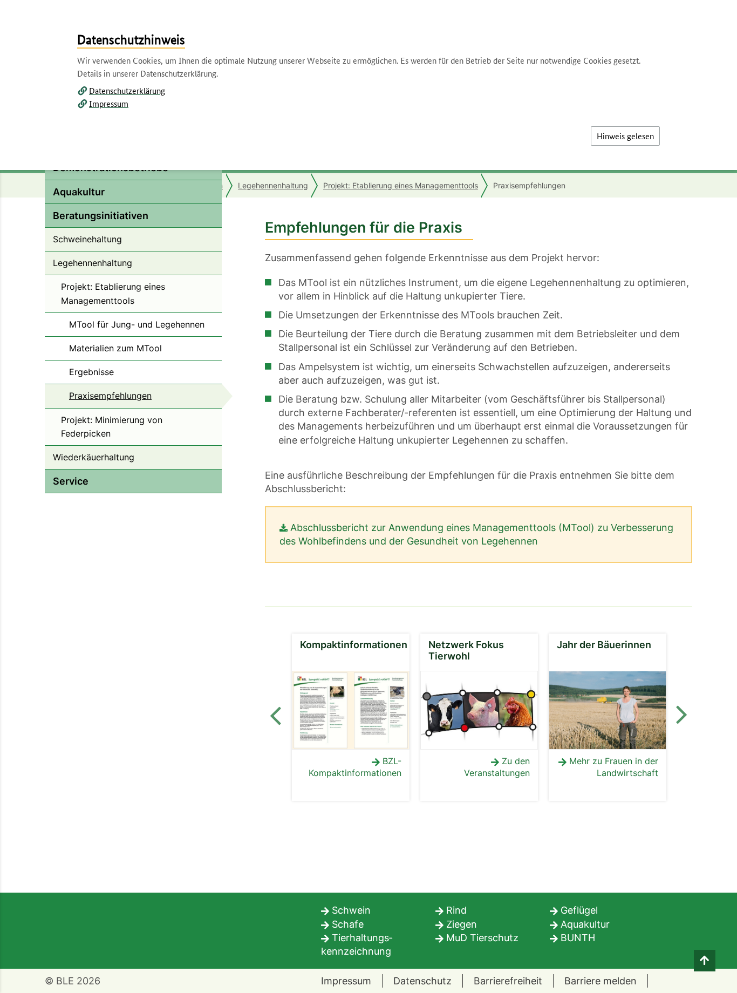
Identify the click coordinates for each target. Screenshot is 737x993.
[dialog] (368, 496)
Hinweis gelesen (625, 135)
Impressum (108, 103)
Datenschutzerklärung (127, 90)
